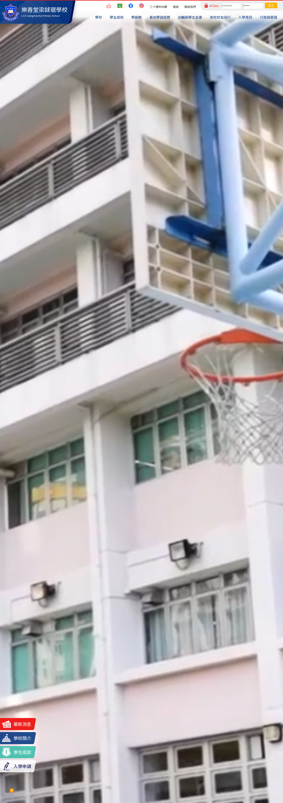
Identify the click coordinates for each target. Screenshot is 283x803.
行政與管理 (268, 17)
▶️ (12, 790)
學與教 (136, 17)
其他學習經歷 (159, 17)
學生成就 (117, 17)
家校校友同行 (220, 17)
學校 (98, 17)
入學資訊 (245, 17)
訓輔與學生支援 (190, 17)
